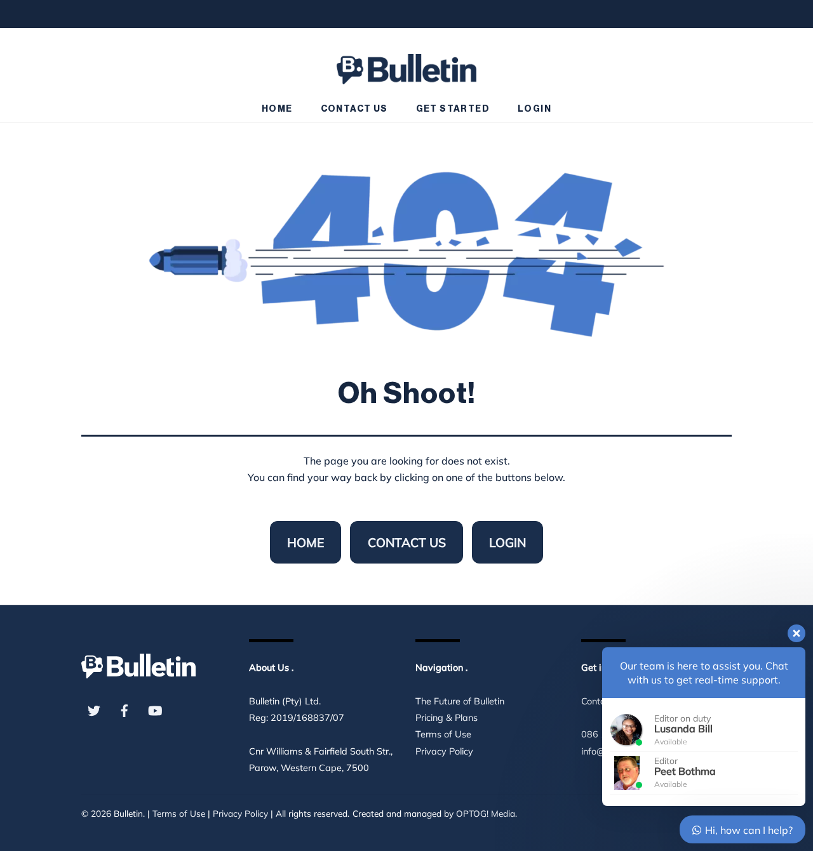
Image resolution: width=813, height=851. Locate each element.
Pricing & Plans (446, 717)
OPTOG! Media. (486, 813)
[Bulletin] (406, 63)
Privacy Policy (444, 751)
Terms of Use (443, 734)
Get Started (453, 109)
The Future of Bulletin (459, 701)
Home (277, 109)
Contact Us (354, 109)
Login (534, 109)
